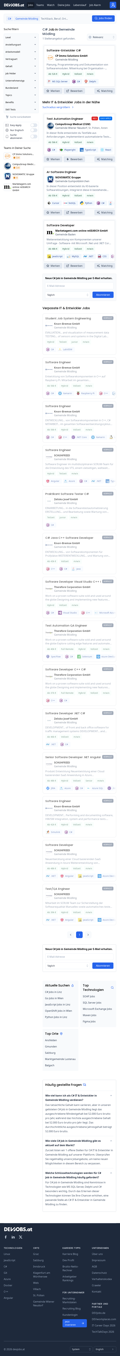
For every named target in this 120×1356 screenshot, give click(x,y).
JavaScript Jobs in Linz (57, 1004)
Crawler (96, 1285)
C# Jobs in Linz (53, 992)
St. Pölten (38, 1295)
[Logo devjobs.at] (14, 5)
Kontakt (96, 1291)
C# (45, 29)
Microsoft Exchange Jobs (97, 1009)
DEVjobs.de (98, 1313)
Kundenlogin (70, 1315)
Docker (8, 1285)
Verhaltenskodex (102, 1279)
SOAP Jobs (89, 996)
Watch (51, 5)
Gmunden (51, 1046)
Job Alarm (95, 5)
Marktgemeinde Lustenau (60, 1059)
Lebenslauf (79, 5)
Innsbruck (39, 1266)
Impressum (98, 1260)
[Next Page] (88, 934)
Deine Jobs (64, 5)
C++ (6, 1291)
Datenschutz (99, 1273)
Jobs (30, 5)
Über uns (97, 1254)
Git (5, 1273)
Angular (8, 1298)
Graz (36, 1254)
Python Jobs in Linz (56, 1017)
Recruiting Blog (71, 1308)
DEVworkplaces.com (104, 1319)
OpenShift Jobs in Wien (58, 1010)
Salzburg (50, 1052)
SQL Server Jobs (92, 1002)
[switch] (33, 125)
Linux (7, 1254)
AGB (94, 1266)
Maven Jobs (89, 1015)
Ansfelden (51, 1040)
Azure (7, 1279)
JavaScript (9, 1260)
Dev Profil (68, 1260)
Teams (40, 5)
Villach (37, 1289)
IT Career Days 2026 (103, 1325)
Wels (36, 1283)
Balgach (49, 1065)
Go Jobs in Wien (54, 998)
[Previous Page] (70, 934)
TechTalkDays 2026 (103, 1331)
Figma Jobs (89, 1021)
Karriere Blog (70, 1254)
